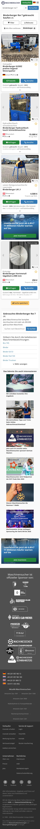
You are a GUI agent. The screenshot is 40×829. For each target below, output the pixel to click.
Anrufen (30, 81)
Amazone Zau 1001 (11, 694)
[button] (38, 3)
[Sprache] (34, 3)
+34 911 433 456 (13, 684)
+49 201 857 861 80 (14, 677)
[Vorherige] (3, 47)
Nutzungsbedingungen (10, 825)
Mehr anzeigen (21, 364)
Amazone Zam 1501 (20, 709)
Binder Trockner (9, 360)
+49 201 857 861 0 (14, 674)
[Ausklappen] (20, 90)
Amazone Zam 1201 (20, 719)
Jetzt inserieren (20, 236)
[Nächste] (37, 47)
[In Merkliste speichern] (35, 64)
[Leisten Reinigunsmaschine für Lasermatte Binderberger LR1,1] (20, 169)
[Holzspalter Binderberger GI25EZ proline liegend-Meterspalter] (20, 48)
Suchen (34, 8)
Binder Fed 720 (9, 356)
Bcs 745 (6, 343)
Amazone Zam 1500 (29, 694)
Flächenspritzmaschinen (20, 714)
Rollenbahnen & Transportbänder (20, 704)
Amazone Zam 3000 (20, 699)
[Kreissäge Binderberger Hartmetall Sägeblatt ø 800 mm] (20, 255)
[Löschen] (26, 8)
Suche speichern (21, 303)
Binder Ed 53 (8, 352)
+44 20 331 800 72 (14, 680)
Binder (5, 347)
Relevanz (29, 23)
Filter (12, 23)
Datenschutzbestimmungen (18, 823)
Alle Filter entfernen (13, 28)
